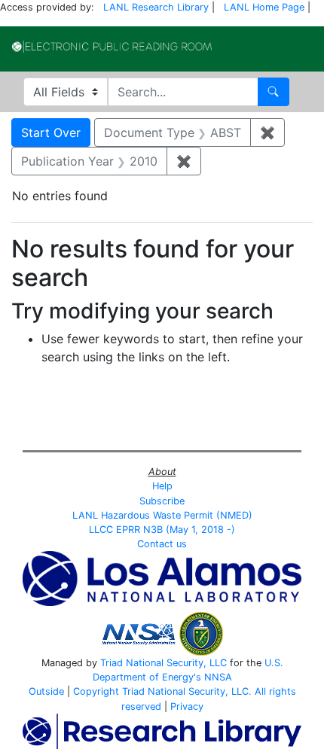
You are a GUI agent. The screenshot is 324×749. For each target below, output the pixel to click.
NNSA (218, 677)
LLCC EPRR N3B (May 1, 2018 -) (162, 529)
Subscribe (162, 501)
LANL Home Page (264, 7)
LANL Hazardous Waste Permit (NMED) (162, 515)
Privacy (186, 706)
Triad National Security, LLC (163, 662)
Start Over (51, 132)
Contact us (162, 544)
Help (162, 486)
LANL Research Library (156, 7)
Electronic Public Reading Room (112, 46)
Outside (46, 691)
